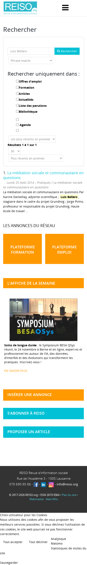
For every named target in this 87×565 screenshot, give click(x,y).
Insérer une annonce (29, 394)
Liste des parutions (33, 106)
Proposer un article (28, 431)
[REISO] (20, 8)
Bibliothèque (28, 112)
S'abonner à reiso (26, 413)
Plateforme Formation (22, 249)
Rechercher (68, 51)
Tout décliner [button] (38, 542)
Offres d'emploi (30, 81)
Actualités (26, 100)
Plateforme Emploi (64, 249)
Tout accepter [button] (13, 542)
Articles (24, 94)
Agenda (25, 125)
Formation (26, 88)
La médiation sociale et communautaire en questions (43, 175)
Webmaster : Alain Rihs (43, 499)
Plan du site (69, 495)
